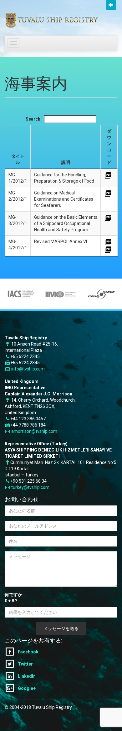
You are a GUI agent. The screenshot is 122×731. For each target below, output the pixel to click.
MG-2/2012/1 (17, 196)
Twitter (25, 664)
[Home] (42, 16)
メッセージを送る (61, 628)
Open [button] (111, 5)
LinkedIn (26, 676)
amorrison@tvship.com (34, 431)
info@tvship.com (28, 368)
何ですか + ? (13, 597)
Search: (34, 119)
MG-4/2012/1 (17, 244)
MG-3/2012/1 (17, 220)
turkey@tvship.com (30, 487)
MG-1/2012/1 (17, 178)
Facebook (27, 651)
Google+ (26, 688)
